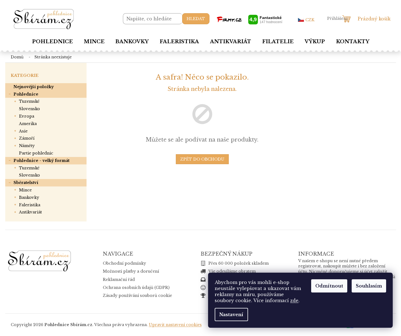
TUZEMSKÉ (29, 101)
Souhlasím (369, 286)
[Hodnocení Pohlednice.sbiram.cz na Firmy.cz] (249, 19)
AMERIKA (28, 123)
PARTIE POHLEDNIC (36, 153)
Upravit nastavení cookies (175, 324)
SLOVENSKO (29, 108)
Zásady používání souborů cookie (137, 295)
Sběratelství (26, 182)
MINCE (25, 190)
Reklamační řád (119, 279)
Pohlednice (26, 94)
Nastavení (231, 314)
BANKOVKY (29, 197)
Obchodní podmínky (124, 263)
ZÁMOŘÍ (26, 138)
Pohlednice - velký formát (41, 160)
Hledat (196, 18)
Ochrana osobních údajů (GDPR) (136, 287)
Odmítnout (329, 286)
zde (294, 300)
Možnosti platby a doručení (131, 271)
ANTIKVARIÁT (30, 212)
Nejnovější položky (34, 86)
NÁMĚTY (27, 145)
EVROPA (26, 116)
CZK (309, 19)
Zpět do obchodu (202, 159)
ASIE (23, 131)
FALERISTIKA (29, 204)
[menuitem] (52, 41)
